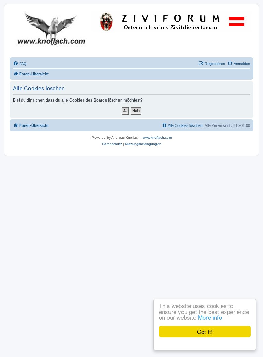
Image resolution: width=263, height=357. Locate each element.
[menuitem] (20, 64)
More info (210, 317)
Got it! (205, 331)
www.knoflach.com (157, 138)
